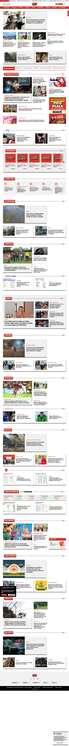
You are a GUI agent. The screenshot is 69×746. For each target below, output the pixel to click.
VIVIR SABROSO (62, 7)
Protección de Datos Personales (48, 687)
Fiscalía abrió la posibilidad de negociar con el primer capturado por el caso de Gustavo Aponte (23, 139)
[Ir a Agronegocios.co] (26, 491)
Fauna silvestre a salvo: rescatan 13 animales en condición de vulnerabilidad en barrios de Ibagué (39, 81)
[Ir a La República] (6, 470)
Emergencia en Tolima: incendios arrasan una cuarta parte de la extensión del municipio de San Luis (9, 44)
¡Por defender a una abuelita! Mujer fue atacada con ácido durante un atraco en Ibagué (40, 259)
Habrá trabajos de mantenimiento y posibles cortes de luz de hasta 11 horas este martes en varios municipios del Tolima (40, 615)
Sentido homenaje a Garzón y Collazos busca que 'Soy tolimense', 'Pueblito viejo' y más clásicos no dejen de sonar (40, 538)
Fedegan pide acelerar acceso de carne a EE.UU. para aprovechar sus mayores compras (23, 508)
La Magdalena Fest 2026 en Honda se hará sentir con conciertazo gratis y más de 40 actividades (35, 570)
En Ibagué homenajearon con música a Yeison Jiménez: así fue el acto (40, 547)
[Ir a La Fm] (7, 130)
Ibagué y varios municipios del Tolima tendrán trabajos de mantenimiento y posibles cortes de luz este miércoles (15, 623)
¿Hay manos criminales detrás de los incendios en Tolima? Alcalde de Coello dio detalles (35, 215)
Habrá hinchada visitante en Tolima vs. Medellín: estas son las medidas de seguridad (40, 403)
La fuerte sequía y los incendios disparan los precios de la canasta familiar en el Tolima (35, 443)
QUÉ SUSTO (54, 7)
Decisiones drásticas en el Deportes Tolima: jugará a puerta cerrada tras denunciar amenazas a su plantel (23, 45)
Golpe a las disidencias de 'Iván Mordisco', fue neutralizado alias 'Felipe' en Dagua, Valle (55, 139)
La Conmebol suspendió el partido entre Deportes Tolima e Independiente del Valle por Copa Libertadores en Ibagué (40, 393)
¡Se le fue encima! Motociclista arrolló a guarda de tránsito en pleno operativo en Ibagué (35, 349)
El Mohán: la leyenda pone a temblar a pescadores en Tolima (24, 663)
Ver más (63, 74)
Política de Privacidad (28, 687)
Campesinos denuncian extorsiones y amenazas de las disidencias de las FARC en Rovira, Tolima (40, 270)
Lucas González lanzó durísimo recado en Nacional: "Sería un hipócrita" (55, 417)
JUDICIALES (14, 7)
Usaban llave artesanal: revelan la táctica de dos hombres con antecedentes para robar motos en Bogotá (57, 315)
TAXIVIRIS (21, 7)
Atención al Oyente (37, 687)
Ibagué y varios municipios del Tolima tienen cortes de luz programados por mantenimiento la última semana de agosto (40, 626)
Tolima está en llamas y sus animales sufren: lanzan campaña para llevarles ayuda (30, 109)
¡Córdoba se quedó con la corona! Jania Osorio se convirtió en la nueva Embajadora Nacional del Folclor (16, 545)
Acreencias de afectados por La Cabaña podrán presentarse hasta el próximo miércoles (56, 508)
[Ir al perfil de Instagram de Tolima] (37, 678)
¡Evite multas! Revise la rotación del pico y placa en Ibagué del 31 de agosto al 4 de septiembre (35, 21)
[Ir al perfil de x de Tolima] (34, 678)
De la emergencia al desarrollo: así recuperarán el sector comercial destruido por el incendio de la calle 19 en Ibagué (56, 232)
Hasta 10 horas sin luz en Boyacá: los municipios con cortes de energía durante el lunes (34, 189)
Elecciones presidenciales (60, 68)
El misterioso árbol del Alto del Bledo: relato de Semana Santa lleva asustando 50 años (56, 663)
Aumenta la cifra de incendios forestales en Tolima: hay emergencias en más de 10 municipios (22, 232)
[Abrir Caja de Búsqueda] (64, 4)
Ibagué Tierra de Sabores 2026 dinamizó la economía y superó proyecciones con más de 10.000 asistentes (55, 586)
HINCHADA (27, 7)
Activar (3, 594)
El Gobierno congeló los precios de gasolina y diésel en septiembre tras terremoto (56, 479)
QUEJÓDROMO (6, 7)
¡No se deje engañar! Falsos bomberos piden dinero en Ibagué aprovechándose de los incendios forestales (56, 91)
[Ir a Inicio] (34, 4)
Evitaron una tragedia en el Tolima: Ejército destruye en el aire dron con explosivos (55, 42)
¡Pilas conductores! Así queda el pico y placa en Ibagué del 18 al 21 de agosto (56, 366)
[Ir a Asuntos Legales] (10, 276)
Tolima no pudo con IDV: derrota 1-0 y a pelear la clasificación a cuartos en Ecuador (16, 401)
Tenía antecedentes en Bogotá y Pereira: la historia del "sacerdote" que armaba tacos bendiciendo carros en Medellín (59, 190)
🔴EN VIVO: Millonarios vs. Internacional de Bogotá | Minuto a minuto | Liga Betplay (23, 417)
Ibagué (37, 68)
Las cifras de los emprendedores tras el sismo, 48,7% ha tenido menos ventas (24, 479)
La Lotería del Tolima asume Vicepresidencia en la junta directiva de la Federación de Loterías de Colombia (24, 460)
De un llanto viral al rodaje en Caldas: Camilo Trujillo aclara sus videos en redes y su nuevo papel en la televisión (19, 323)
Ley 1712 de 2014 (34, 689)
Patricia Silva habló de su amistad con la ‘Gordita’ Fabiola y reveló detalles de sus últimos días (57, 324)
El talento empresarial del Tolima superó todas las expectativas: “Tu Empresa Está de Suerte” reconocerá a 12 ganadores (56, 460)
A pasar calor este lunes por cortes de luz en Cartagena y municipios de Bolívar (8, 189)
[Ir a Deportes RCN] (9, 409)
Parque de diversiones (47, 68)
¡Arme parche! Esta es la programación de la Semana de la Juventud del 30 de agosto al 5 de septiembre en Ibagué (31, 121)
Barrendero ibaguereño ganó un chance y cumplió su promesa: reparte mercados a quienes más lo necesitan (24, 586)
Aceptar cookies (60, 742)
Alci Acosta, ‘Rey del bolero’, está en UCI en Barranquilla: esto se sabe (47, 188)
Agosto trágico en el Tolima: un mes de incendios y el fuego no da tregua (56, 35)
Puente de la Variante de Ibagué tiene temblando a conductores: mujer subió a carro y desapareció (35, 647)
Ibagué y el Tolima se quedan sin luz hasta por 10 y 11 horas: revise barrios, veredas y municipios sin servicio (39, 44)
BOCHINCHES (40, 7)
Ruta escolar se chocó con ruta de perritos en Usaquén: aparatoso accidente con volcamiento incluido (56, 305)
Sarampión (19, 68)
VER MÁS (12, 168)
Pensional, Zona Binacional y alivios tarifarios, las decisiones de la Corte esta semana (23, 284)
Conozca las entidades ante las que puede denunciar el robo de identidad (55, 284)
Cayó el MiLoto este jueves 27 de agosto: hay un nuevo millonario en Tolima (39, 101)
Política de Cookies (60, 740)
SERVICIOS (47, 7)
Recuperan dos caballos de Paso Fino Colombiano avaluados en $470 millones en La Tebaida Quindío (16, 269)
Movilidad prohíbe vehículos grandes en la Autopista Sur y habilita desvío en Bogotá (21, 190)
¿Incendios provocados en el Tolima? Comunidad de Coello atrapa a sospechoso (55, 58)
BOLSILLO (34, 7)
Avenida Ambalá (28, 68)
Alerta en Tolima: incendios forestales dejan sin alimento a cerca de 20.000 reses (24, 58)
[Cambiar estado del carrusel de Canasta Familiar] (8, 1)
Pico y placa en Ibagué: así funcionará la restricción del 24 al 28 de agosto (23, 366)
